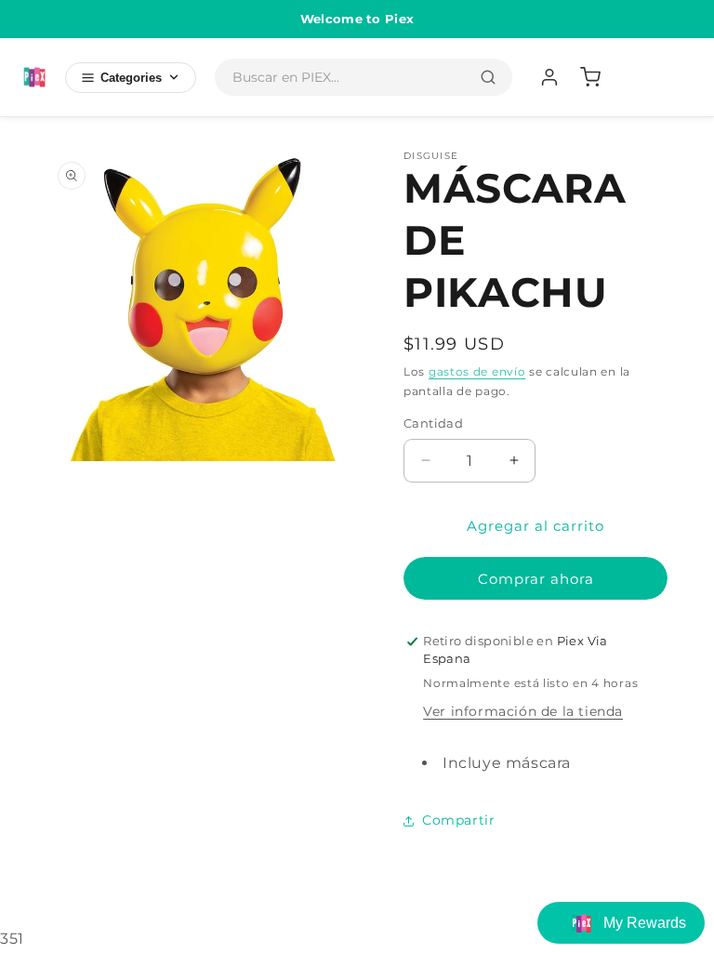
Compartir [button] (458, 820)
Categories (131, 78)
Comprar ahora (536, 579)
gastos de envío (477, 371)
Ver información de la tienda (523, 711)
